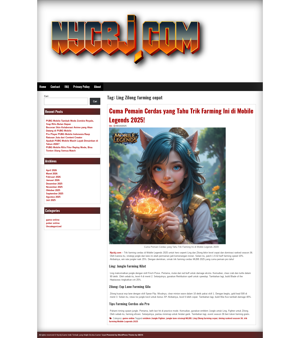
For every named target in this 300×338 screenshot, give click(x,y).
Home (42, 87)
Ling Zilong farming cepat (205, 318)
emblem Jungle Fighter (154, 318)
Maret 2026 (51, 173)
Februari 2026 (53, 177)
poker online (53, 223)
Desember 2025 (54, 183)
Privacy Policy (81, 87)
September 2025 (54, 193)
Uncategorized (53, 226)
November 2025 (54, 187)
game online (129, 318)
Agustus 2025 (53, 197)
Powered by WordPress (117, 335)
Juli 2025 (51, 200)
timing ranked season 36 (231, 318)
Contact (55, 87)
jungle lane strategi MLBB (179, 318)
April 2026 (51, 170)
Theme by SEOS (135, 335)
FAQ (67, 87)
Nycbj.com (115, 252)
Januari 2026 (53, 180)
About (97, 87)
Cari (46, 96)
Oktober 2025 (53, 190)
